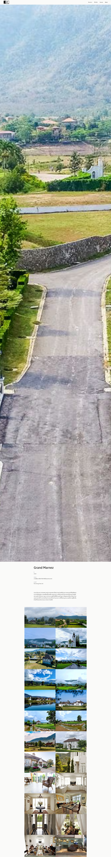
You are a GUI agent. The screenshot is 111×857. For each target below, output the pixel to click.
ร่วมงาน (101, 2)
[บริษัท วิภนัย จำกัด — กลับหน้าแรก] (6, 2)
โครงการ (90, 2)
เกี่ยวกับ (96, 2)
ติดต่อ (106, 2)
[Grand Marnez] (40, 617)
